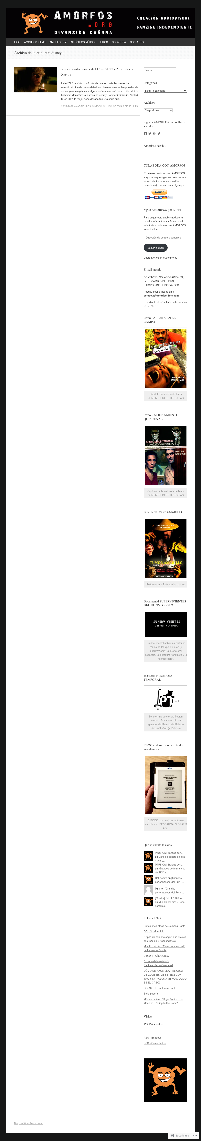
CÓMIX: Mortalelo (154, 931)
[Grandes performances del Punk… (169, 880)
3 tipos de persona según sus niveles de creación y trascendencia (165, 939)
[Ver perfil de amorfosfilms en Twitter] (149, 133)
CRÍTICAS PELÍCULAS (125, 106)
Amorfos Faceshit (154, 146)
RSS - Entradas (153, 1037)
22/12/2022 (67, 106)
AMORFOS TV (58, 42)
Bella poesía (151, 993)
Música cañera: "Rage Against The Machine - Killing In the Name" (163, 1001)
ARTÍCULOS (84, 106)
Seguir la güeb (155, 248)
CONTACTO (137, 42)
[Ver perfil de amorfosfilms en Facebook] (145, 133)
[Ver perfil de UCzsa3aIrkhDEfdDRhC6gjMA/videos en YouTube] (154, 133)
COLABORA (119, 42)
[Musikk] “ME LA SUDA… (170, 898)
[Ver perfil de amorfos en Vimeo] (158, 133)
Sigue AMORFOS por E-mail (162, 209)
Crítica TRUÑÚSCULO (156, 956)
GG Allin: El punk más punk (159, 988)
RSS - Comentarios (155, 1043)
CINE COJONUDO (102, 106)
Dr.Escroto (161, 878)
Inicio (17, 42)
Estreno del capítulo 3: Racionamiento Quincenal (158, 963)
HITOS (104, 42)
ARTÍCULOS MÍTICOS (83, 42)
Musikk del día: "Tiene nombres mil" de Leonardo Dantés (164, 948)
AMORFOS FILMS (35, 42)
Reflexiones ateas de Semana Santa (164, 926)
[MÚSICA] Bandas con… (169, 853)
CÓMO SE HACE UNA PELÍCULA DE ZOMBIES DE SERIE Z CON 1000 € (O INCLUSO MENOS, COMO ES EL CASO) (165, 976)
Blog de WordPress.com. (28, 1123)
